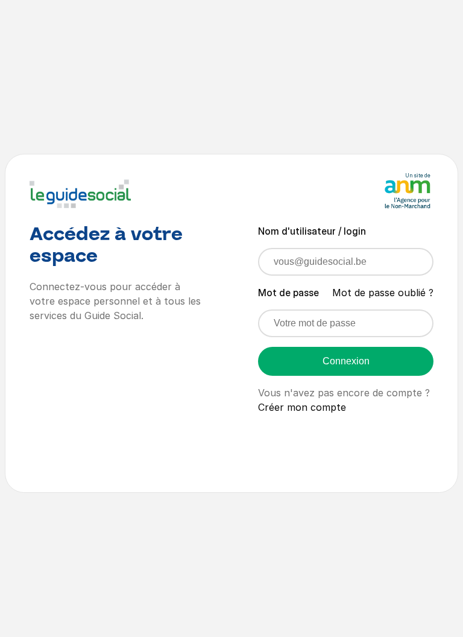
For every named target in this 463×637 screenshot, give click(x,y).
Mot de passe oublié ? (382, 293)
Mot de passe (288, 293)
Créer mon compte (302, 407)
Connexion (346, 361)
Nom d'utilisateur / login (312, 231)
